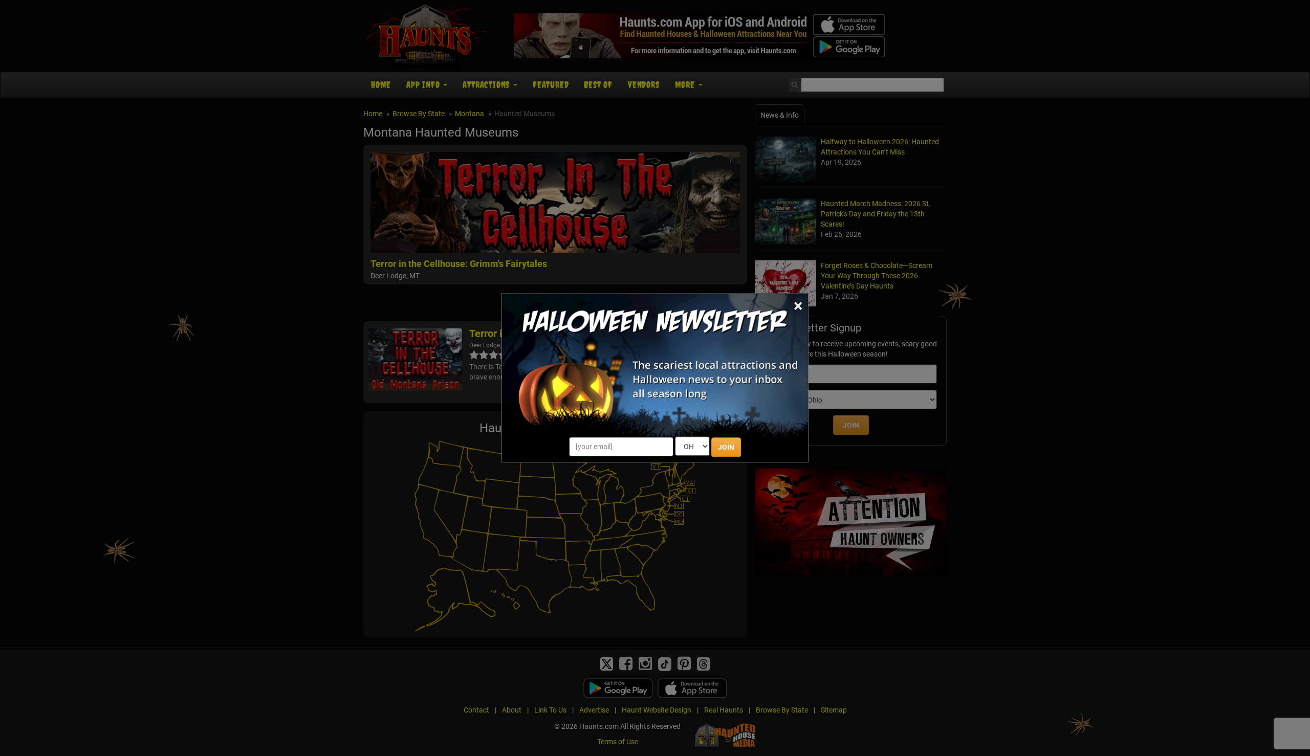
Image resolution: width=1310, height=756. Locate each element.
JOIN (726, 447)
